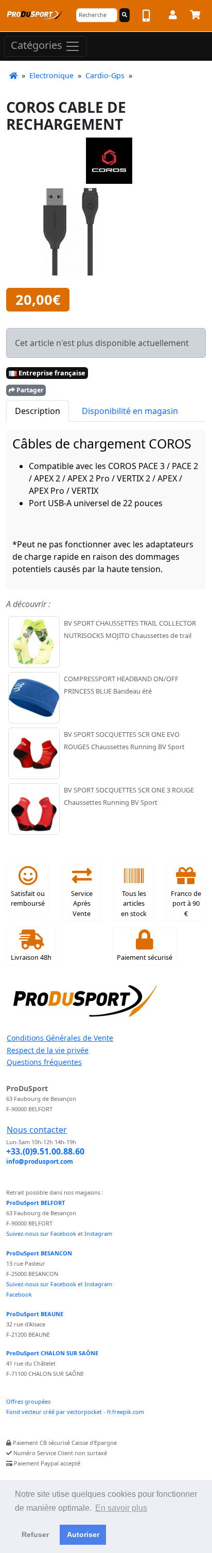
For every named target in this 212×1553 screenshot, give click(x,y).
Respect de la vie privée (48, 1050)
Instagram (98, 1233)
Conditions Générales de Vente (60, 1038)
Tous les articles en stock (134, 903)
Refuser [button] (35, 1534)
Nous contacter (37, 1129)
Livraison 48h (31, 957)
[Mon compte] (172, 16)
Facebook (19, 1294)
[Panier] (195, 16)
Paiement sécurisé (144, 957)
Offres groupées (28, 1401)
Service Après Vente (82, 903)
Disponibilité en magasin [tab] (130, 411)
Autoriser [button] (83, 1534)
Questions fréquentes (44, 1062)
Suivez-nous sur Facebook (41, 1233)
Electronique (51, 75)
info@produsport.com (39, 1161)
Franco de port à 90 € (186, 903)
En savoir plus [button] (121, 1508)
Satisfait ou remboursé (28, 898)
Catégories (38, 45)
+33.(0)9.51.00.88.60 (45, 1151)
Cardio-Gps (105, 75)
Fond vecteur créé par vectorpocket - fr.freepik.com (75, 1412)
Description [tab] (37, 411)
